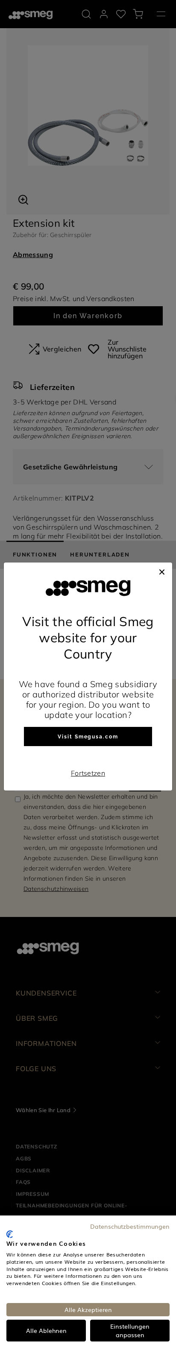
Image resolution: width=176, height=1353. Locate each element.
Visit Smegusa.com (88, 737)
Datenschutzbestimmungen (130, 1226)
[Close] (162, 571)
